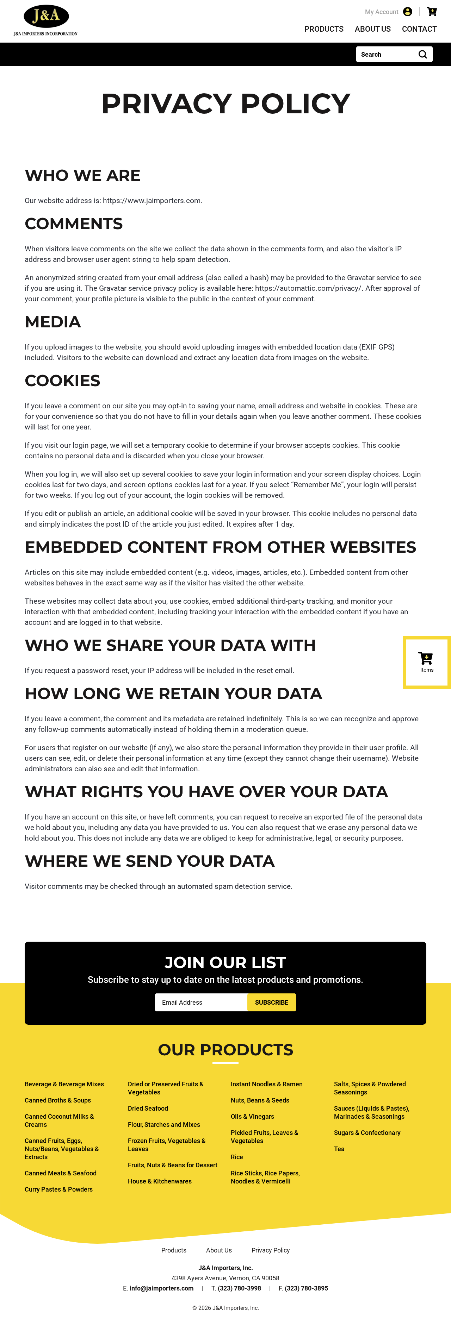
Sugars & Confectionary (367, 1132)
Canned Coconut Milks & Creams (59, 1120)
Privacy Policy (271, 1250)
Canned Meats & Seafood (61, 1173)
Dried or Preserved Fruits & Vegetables (166, 1088)
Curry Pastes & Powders (59, 1189)
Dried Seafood (148, 1108)
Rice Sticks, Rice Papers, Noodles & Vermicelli (265, 1177)
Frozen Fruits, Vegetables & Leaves (167, 1145)
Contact (419, 29)
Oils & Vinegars (252, 1116)
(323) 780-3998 (239, 1288)
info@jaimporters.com (162, 1288)
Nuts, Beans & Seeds (260, 1100)
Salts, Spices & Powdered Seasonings (370, 1088)
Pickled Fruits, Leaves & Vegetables (264, 1136)
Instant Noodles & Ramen (267, 1084)
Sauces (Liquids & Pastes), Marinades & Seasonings (371, 1112)
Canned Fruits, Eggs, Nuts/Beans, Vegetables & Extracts (62, 1149)
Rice (237, 1157)
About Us (373, 29)
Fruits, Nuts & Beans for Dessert (172, 1165)
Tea (339, 1149)
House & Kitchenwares (160, 1181)
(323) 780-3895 (306, 1288)
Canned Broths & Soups (58, 1100)
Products (324, 29)
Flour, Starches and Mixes (164, 1124)
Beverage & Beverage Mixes (64, 1084)
